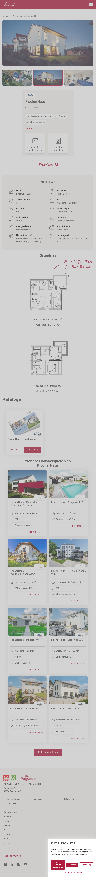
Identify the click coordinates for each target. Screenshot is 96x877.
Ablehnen (72, 865)
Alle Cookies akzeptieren (58, 864)
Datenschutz (67, 873)
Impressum (78, 873)
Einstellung (86, 865)
